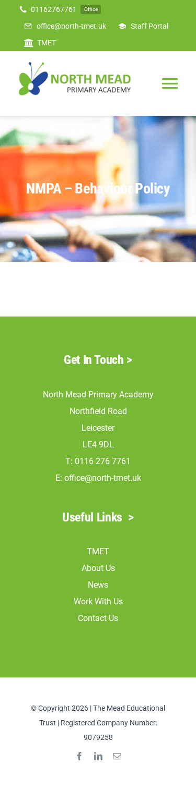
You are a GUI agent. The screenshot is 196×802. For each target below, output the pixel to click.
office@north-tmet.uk (102, 478)
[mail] (117, 756)
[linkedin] (98, 756)
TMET (98, 551)
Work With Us (98, 601)
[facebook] (79, 756)
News (98, 585)
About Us (98, 568)
